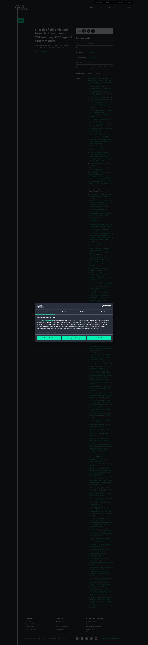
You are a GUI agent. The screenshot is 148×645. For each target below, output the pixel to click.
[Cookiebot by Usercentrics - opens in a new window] (103, 306)
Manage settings (73, 338)
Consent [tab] (45, 312)
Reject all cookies (49, 338)
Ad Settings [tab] (83, 312)
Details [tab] (64, 312)
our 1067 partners (48, 320)
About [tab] (103, 312)
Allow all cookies (99, 338)
